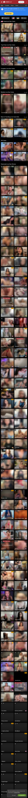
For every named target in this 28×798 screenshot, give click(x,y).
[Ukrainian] (18, 18)
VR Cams (3, 140)
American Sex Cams (9, 21)
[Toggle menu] (1, 2)
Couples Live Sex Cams (8, 68)
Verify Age (9, 13)
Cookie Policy (17, 792)
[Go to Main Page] (8, 2)
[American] (13, 18)
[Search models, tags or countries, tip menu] (26, 5)
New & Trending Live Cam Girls (10, 117)
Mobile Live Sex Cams (7, 92)
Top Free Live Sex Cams (8, 45)
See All (25, 21)
